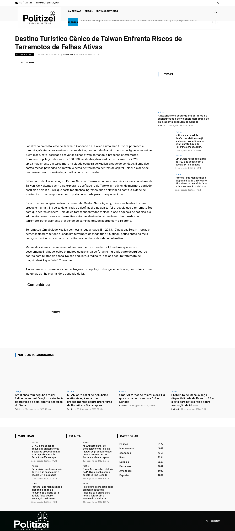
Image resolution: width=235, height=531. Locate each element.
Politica (178, 132)
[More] (216, 62)
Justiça (161, 112)
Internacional (24, 54)
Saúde (178, 174)
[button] (215, 11)
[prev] (212, 22)
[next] (218, 22)
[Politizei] (18, 62)
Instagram (215, 520)
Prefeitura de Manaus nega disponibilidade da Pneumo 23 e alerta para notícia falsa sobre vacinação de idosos (191, 182)
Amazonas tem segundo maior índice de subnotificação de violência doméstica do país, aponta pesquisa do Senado (138, 20)
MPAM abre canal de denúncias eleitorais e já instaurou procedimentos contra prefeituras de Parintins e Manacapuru (189, 141)
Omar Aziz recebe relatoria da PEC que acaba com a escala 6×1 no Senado (190, 161)
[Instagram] (218, 3)
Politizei (29, 62)
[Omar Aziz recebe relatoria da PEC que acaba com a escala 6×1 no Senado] (165, 162)
